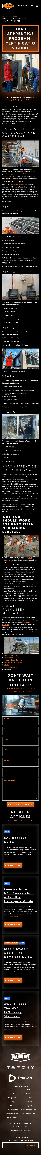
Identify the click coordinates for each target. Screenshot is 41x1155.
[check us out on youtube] (18, 1067)
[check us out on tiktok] (28, 1067)
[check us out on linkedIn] (23, 1067)
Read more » (8, 857)
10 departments (26, 622)
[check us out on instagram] (12, 1067)
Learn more (13, 865)
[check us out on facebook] (8, 1067)
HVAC (6, 665)
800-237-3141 (25, 6)
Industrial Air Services (11, 655)
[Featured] (20, 1078)
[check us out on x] (32, 1067)
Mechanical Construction (13, 662)
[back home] (20, 1057)
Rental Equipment (10, 667)
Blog (12, 16)
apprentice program (17, 185)
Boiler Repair (8, 658)
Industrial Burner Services (13, 660)
